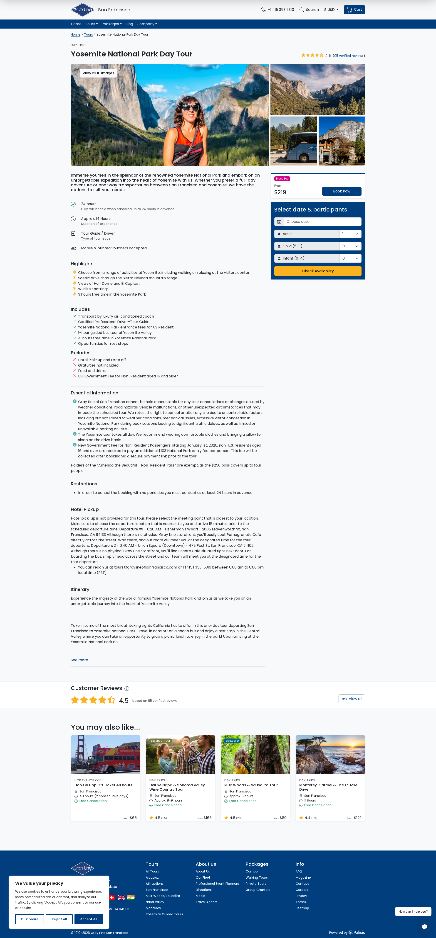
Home (76, 24)
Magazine (303, 877)
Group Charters (258, 889)
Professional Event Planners (217, 883)
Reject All (59, 919)
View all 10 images (98, 73)
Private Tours (256, 883)
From (126, 818)
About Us (203, 871)
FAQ (299, 871)
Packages (110, 24)
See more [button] (79, 660)
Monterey (153, 908)
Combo (252, 871)
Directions (204, 889)
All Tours (152, 871)
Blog (129, 24)
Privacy (301, 896)
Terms (301, 902)
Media (200, 896)
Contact (302, 883)
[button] (331, 9)
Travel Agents (207, 902)
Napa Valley (155, 902)
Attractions (155, 883)
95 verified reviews (349, 55)
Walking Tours (257, 877)
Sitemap (302, 908)
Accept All (88, 919)
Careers (302, 889)
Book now (341, 191)
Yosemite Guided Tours (164, 914)
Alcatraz (152, 877)
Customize (29, 919)
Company (145, 24)
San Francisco (157, 889)
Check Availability (318, 271)
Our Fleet (203, 877)
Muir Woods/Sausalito (163, 896)
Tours (90, 24)
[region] (59, 902)
